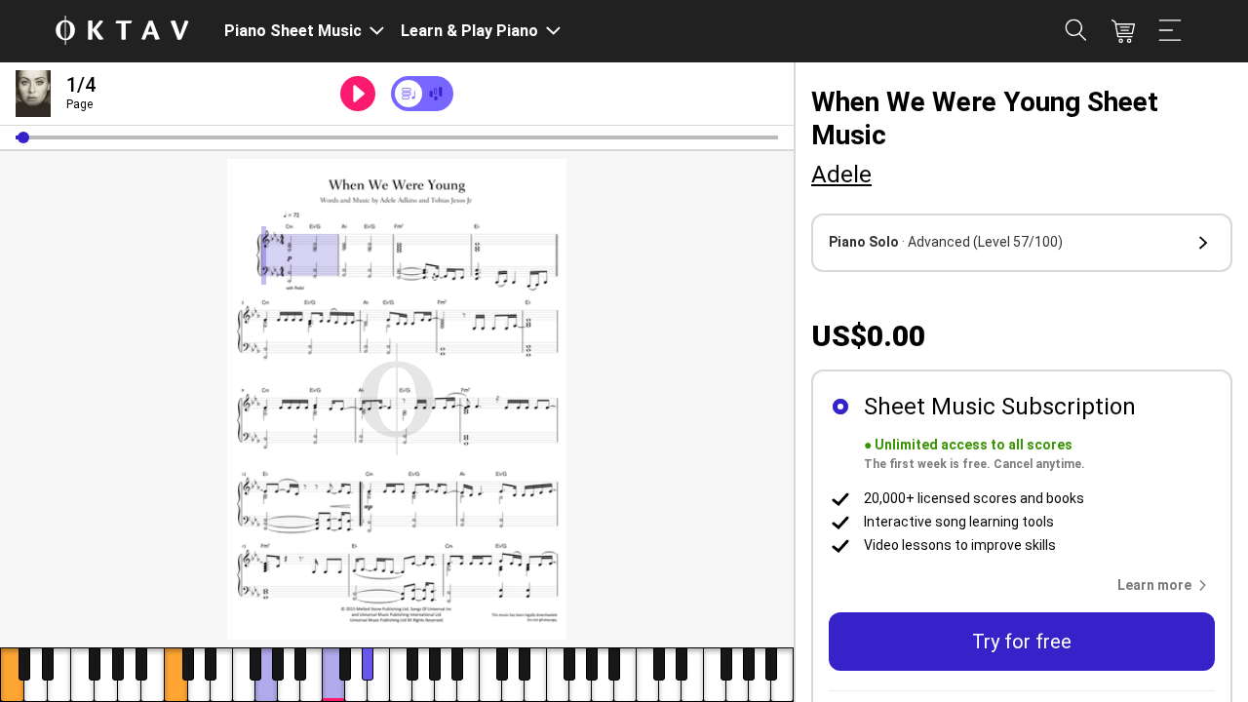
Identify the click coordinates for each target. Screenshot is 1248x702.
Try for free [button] (1022, 641)
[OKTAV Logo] (122, 32)
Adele (841, 174)
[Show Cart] (1123, 31)
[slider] (397, 137)
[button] (23, 137)
